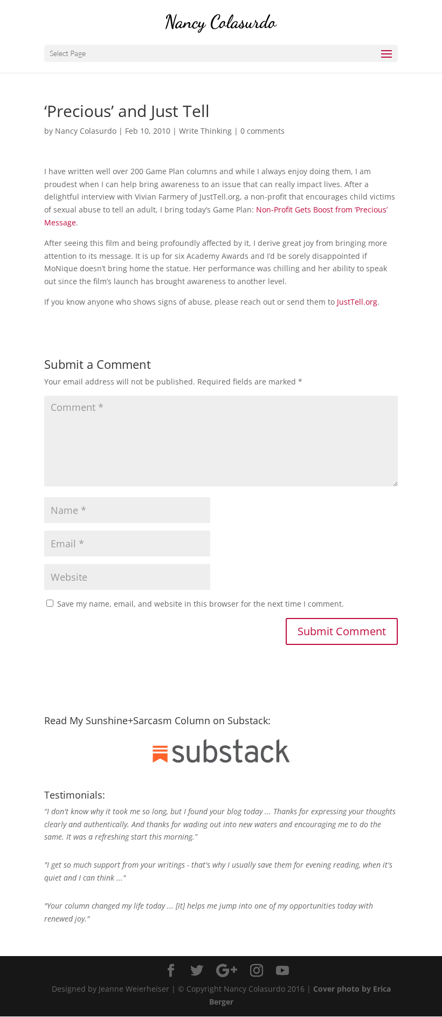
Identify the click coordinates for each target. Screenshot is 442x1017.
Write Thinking (205, 131)
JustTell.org (357, 302)
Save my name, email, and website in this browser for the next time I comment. (200, 604)
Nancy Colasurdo (85, 131)
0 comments (262, 131)
